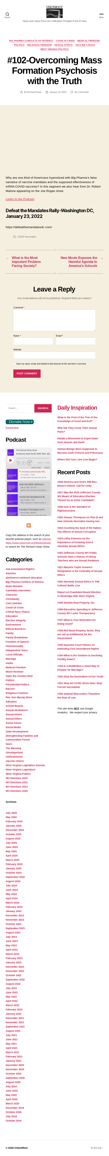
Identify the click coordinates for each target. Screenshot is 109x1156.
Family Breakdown (17, 637)
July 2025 (11, 842)
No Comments (82, 92)
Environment (13, 624)
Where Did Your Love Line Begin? (77, 459)
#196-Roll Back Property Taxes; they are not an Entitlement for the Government (78, 634)
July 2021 (11, 1035)
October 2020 (13, 1073)
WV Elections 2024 (17, 786)
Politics (19, 45)
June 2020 (12, 1090)
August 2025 (13, 838)
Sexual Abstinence (17, 710)
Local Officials (14, 654)
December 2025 (15, 830)
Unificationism (14, 756)
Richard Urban (34, 92)
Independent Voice (17, 650)
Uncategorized (14, 752)
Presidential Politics (17, 684)
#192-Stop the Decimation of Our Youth (80, 676)
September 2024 (15, 877)
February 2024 (14, 907)
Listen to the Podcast (20, 199)
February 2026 (14, 821)
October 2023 (13, 924)
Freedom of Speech (17, 641)
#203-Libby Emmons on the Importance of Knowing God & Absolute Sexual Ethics (75, 542)
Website (17, 349)
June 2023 (12, 941)
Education (12, 616)
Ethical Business (16, 629)
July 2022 (11, 988)
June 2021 (12, 1039)
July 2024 (11, 885)
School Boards (14, 705)
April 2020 (11, 1099)
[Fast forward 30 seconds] (30, 462)
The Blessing (13, 748)
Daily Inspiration (77, 408)
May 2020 (11, 1095)
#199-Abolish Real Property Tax (75, 602)
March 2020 (12, 1103)
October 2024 (13, 872)
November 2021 (15, 1022)
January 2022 (13, 1013)
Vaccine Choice (85, 45)
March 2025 (12, 859)
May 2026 (11, 817)
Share (47, 468)
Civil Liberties (14, 603)
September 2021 (15, 1026)
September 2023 (15, 928)
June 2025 (12, 847)
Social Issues (13, 723)
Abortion (11, 573)
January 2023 (13, 962)
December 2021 (15, 1018)
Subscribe (36, 468)
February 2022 (14, 1009)
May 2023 (11, 945)
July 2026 (11, 812)
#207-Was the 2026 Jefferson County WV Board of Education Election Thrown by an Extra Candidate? (78, 496)
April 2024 (11, 898)
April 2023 (11, 949)
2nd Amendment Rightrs (20, 569)
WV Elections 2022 (17, 782)
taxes (9, 744)
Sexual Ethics (63, 45)
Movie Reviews (14, 671)
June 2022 (12, 992)
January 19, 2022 (58, 92)
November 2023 (15, 919)
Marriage (11, 658)
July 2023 (11, 936)
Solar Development (17, 731)
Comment (18, 307)
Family (9, 633)
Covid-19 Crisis (65, 40)
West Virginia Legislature (20, 769)
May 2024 (11, 894)
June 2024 (12, 889)
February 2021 (14, 1056)
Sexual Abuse (14, 714)
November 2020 (15, 1069)
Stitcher (46, 539)
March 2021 (12, 1052)
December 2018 (15, 1107)
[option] (28, 474)
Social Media (13, 727)
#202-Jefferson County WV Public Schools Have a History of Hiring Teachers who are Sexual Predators (78, 556)
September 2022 (15, 979)
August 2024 (13, 881)
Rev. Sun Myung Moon (19, 697)
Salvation (11, 701)
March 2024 (12, 902)
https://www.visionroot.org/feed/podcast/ (28, 542)
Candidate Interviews (18, 590)
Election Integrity (16, 620)
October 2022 (13, 975)
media (9, 663)
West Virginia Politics (54, 49)
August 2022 (13, 983)
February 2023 (14, 958)
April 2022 (11, 1001)
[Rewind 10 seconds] (18, 462)
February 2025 (14, 864)
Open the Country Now (19, 676)
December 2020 (15, 1065)
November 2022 (15, 971)
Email (59, 336)
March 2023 (12, 954)
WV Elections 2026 (17, 791)
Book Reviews (14, 586)
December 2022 (15, 966)
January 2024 (13, 911)
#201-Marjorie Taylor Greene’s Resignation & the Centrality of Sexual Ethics (79, 571)
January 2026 (13, 825)
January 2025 (13, 868)
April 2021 (11, 1048)
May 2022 (11, 996)
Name (17, 336)
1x (23, 463)
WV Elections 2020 (17, 778)
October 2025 (13, 834)
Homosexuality (14, 646)
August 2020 (13, 1082)
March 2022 (12, 1005)
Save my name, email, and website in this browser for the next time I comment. (51, 363)
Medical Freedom (88, 40)
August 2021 (13, 1030)
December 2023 (15, 915)
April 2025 (11, 855)
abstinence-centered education (24, 577)
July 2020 (11, 1086)
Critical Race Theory (18, 611)
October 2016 (13, 1120)
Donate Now (12, 427)
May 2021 (11, 1043)
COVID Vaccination (26, 237)
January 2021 (13, 1060)
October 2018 (13, 1112)
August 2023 (13, 932)
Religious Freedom (39, 45)
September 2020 (15, 1077)
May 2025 (11, 851)
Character (11, 594)
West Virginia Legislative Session (25, 765)
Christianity (12, 599)
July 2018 (11, 1116)
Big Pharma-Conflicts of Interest (31, 40)
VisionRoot (20, 1147)
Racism (10, 688)
